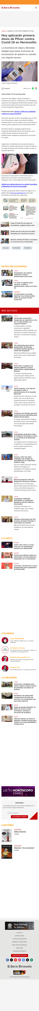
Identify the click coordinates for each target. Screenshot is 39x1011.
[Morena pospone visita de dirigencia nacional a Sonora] (7, 485)
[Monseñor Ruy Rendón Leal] (5, 659)
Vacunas (6, 248)
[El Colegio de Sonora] (5, 649)
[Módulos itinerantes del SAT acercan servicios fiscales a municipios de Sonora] (7, 524)
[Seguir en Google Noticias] (36, 88)
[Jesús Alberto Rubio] (5, 640)
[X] (11, 959)
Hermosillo (16, 248)
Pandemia (27, 248)
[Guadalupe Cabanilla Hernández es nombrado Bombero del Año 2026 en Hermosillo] (7, 505)
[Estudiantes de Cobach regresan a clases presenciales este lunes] (7, 273)
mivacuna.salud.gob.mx (18, 193)
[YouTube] (15, 959)
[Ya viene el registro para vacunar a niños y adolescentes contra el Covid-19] (7, 284)
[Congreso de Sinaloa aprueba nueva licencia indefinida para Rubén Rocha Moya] (7, 419)
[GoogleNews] (23, 959)
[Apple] (27, 959)
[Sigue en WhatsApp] (32, 88)
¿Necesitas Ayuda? (20, 955)
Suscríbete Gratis (19, 816)
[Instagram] (19, 959)
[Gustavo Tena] (5, 668)
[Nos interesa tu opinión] (19, 926)
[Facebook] (7, 959)
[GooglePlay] (31, 959)
